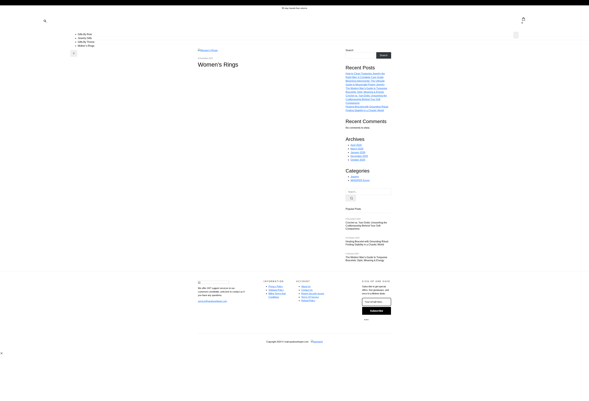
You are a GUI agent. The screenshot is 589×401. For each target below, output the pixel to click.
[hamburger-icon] (516, 35)
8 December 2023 (205, 58)
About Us (306, 286)
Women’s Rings (218, 64)
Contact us (307, 290)
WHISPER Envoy (360, 180)
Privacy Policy (275, 286)
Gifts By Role (85, 34)
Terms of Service (310, 297)
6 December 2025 (353, 219)
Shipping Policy (276, 290)
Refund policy (308, 300)
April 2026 (356, 145)
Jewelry (354, 176)
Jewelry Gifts (85, 38)
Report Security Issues (312, 293)
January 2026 (357, 152)
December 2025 (359, 156)
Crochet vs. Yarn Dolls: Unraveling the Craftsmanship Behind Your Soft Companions (366, 99)
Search (349, 50)
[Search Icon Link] (45, 21)
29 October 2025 (353, 238)
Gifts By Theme (86, 42)
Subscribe (376, 311)
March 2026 (356, 148)
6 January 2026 (352, 254)
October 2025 (357, 160)
